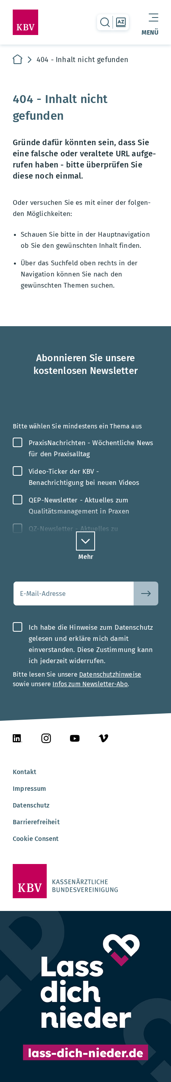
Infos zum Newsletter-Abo (90, 684)
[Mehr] (85, 541)
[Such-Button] (146, 593)
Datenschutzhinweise (110, 674)
